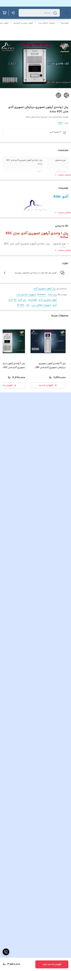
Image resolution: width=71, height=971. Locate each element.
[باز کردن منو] (65, 12)
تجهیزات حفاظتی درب (41, 305)
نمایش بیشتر (64, 175)
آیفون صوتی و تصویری (23, 23)
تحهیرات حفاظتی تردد (46, 23)
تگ (28, 305)
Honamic (41, 294)
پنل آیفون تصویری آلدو (45, 288)
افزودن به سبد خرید (51, 964)
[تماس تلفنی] (6, 952)
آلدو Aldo (60, 197)
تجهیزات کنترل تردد (26, 294)
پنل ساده (52, 294)
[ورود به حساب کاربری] (13, 12)
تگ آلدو (13, 300)
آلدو (55, 305)
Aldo (60, 123)
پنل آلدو (22, 300)
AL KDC (20, 305)
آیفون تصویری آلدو (48, 300)
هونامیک (64, 23)
